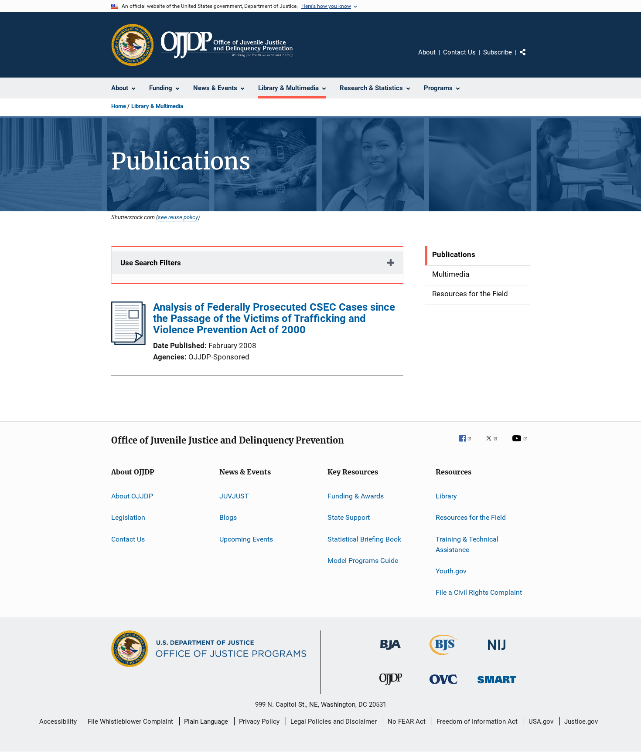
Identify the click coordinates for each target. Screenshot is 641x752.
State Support (348, 517)
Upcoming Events (246, 539)
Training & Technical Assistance (467, 544)
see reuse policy (178, 217)
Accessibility (58, 721)
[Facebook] (468, 444)
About (427, 52)
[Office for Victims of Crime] (443, 685)
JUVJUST (234, 496)
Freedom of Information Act (477, 721)
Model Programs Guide (362, 560)
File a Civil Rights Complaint (479, 592)
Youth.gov (451, 571)
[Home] (227, 45)
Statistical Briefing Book (364, 539)
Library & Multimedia (157, 106)
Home (118, 106)
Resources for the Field (471, 517)
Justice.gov (581, 721)
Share (530, 58)
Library (446, 496)
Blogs (228, 517)
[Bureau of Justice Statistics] (444, 656)
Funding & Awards (355, 496)
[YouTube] (521, 444)
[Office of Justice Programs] (132, 45)
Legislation (128, 517)
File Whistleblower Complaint (130, 721)
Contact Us (459, 52)
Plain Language (206, 721)
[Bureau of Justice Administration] (390, 651)
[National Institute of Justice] (496, 651)
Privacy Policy (259, 721)
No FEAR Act (407, 721)
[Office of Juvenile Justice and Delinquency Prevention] (390, 686)
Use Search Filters (150, 262)
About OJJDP (132, 496)
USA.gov (540, 721)
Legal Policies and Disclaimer (333, 721)
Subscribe (497, 52)
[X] (495, 444)
